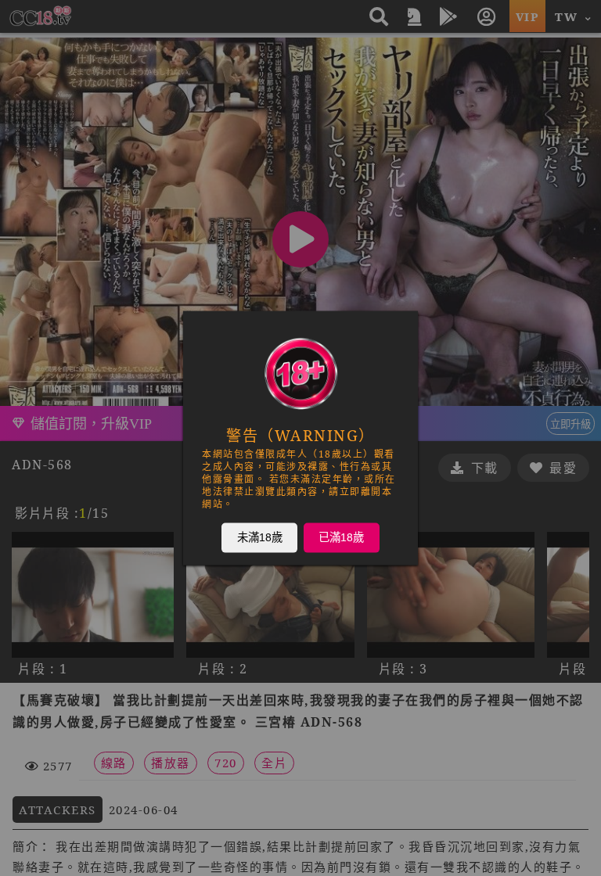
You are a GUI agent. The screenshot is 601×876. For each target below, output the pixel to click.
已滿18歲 (341, 537)
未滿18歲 (260, 537)
